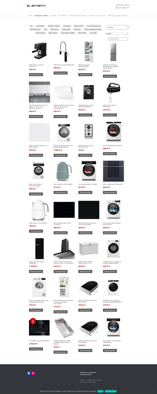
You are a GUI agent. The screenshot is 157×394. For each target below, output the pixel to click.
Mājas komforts (78, 26)
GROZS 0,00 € (124, 7)
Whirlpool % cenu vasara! (97, 15)
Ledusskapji (67, 26)
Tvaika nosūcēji (40, 33)
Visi (31, 26)
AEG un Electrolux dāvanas (78, 15)
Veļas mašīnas (53, 33)
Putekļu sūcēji (66, 29)
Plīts (45, 29)
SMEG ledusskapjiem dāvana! (117, 15)
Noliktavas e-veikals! (41, 15)
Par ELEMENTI (62, 15)
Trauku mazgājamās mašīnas (92, 29)
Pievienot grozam (36, 74)
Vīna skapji (93, 33)
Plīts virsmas (54, 29)
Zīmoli (30, 15)
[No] (155, 391)
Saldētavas (77, 29)
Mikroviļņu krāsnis (35, 29)
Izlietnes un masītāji (54, 26)
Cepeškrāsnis (40, 26)
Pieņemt (100, 391)
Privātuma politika (111, 391)
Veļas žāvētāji (82, 33)
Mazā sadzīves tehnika (93, 26)
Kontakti (53, 15)
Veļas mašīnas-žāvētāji (67, 33)
